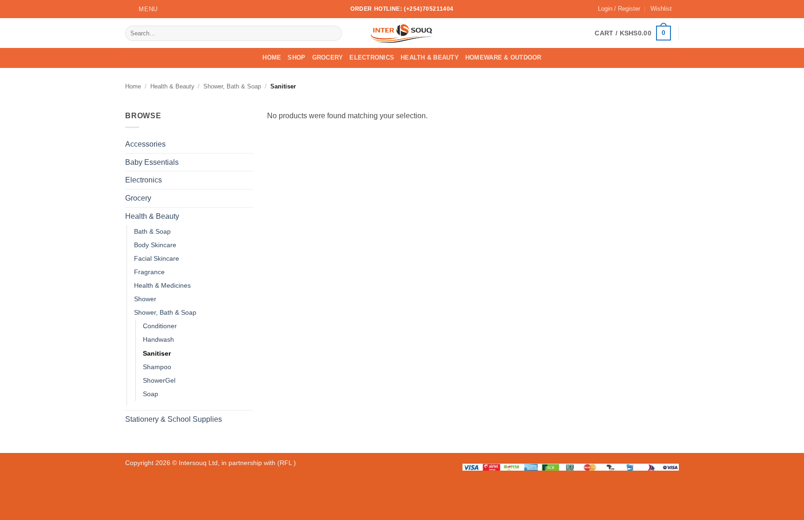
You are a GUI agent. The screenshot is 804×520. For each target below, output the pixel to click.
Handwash (158, 340)
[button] (141, 9)
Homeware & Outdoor (503, 57)
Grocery (327, 57)
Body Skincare (155, 245)
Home (271, 57)
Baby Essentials (152, 162)
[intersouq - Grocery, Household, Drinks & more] (402, 33)
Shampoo (157, 367)
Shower (145, 299)
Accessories (145, 144)
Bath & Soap (152, 231)
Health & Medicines (162, 285)
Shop (296, 57)
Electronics (371, 57)
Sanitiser (157, 353)
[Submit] (333, 33)
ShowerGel (159, 380)
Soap (150, 394)
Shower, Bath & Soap (232, 86)
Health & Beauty (430, 57)
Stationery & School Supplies (173, 419)
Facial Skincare (156, 258)
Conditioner (160, 326)
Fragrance (149, 272)
